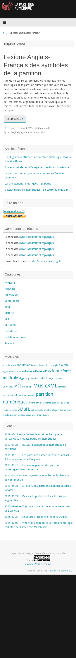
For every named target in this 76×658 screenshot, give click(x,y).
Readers (9, 343)
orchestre (62, 386)
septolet (13, 410)
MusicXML (10, 325)
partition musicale (27, 395)
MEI (7, 319)
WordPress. (66, 570)
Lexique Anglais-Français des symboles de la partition (36, 65)
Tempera (54, 570)
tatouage (55, 410)
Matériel (10, 313)
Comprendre (44, 128)
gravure (31, 378)
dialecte (64, 365)
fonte (57, 371)
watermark (37, 415)
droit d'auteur (15, 371)
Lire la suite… (13, 118)
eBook (37, 371)
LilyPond (8, 386)
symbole (27, 132)
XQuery (46, 415)
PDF (58, 402)
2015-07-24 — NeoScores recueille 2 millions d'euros (36, 516)
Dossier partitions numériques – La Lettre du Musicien (36, 189)
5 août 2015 (27, 128)
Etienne (11, 128)
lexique (18, 132)
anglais (11, 132)
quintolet (65, 402)
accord (6, 365)
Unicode (21, 415)
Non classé (11, 331)
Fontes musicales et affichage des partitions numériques (38, 167)
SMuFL (24, 409)
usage (28, 415)
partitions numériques (46, 402)
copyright (54, 365)
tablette (47, 410)
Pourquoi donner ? (14, 211)
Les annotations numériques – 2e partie (28, 183)
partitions (30, 402)
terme (36, 132)
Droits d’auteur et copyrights (37, 236)
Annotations (12, 294)
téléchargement (10, 415)
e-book (27, 371)
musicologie (27, 386)
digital (5, 371)
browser (34, 365)
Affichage (10, 288)
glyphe (23, 378)
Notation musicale (15, 337)
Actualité (10, 282)
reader (6, 410)
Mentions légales (33, 564)
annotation (23, 365)
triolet (69, 410)
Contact (47, 564)
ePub (8, 306)
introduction (43, 378)
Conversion (44, 365)
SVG (32, 410)
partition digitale (10, 395)
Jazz (53, 378)
